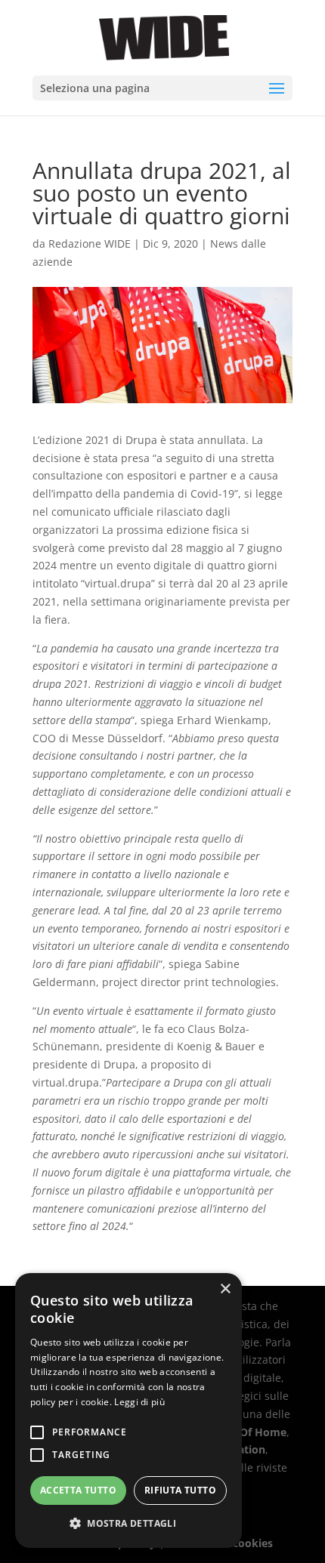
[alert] (128, 1410)
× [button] (225, 1289)
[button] (128, 1524)
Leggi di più (139, 1401)
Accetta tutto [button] (78, 1490)
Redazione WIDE (89, 243)
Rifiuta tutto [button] (180, 1490)
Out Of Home (251, 1432)
